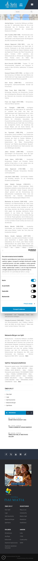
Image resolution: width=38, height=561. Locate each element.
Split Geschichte (10, 400)
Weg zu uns (23, 509)
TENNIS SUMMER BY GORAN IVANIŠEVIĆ (18, 427)
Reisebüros (23, 519)
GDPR (21, 542)
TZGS (21, 536)
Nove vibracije (29, 558)
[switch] (33, 285)
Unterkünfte (23, 513)
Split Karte (9, 405)
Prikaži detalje (28, 303)
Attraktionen (8, 533)
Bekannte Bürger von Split (14, 335)
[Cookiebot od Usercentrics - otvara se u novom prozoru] (28, 250)
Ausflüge (7, 536)
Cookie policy (23, 539)
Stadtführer (23, 522)
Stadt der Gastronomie (11, 542)
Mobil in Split (23, 516)
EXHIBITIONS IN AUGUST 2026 (15, 420)
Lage (7, 397)
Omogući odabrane (19, 309)
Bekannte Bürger (11, 402)
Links (21, 533)
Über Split (19, 17)
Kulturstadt (8, 539)
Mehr (26, 356)
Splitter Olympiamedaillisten (15, 363)
